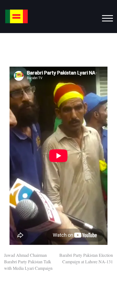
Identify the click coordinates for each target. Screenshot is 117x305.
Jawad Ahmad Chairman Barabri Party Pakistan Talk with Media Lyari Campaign (28, 261)
